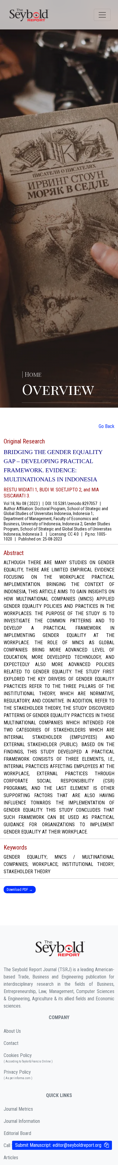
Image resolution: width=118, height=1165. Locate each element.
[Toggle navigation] (102, 15)
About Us (12, 1031)
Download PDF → (20, 889)
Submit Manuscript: (58, 1145)
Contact (11, 1043)
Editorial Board (17, 1133)
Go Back (106, 426)
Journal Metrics (18, 1109)
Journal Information (22, 1121)
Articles (11, 1157)
